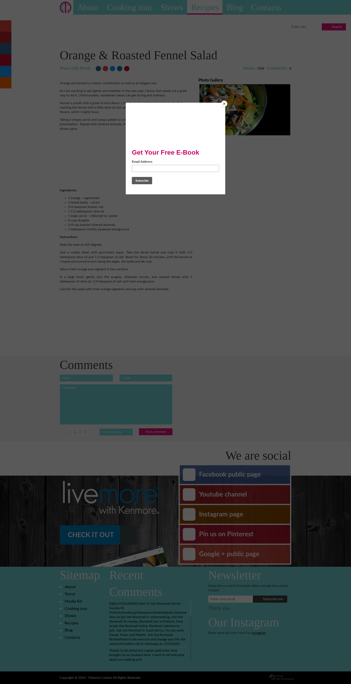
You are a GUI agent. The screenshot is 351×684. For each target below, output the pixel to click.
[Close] (224, 104)
